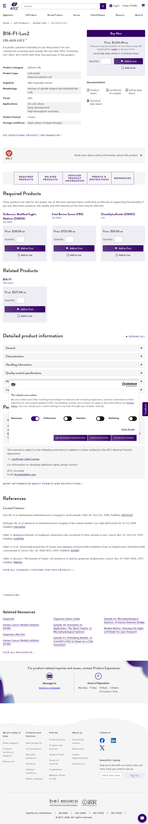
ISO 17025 (98, 813)
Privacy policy (57, 739)
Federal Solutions (98, 15)
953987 (75, 550)
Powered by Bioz (11, 595)
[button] (103, 6)
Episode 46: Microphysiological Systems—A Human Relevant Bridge (124, 620)
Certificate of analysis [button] (115, 92)
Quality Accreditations (38, 813)
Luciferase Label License (25, 459)
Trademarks (55, 769)
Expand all (137, 336)
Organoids (8, 618)
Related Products (50, 178)
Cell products (33, 748)
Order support (11, 743)
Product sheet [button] (94, 92)
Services (76, 15)
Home (6, 23)
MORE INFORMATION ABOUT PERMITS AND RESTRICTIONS (42, 483)
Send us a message (49, 687)
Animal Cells (40, 23)
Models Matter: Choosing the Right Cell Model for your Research (124, 630)
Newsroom (78, 748)
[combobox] (61, 6)
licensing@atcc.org (25, 474)
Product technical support (8, 752)
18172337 (127, 515)
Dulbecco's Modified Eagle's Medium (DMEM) (19, 216)
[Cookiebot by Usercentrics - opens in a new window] (124, 384)
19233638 (19, 527)
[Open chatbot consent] (142, 818)
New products (34, 743)
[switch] (68, 418)
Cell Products (31, 15)
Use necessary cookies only (71, 437)
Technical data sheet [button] (96, 102)
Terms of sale (56, 754)
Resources (120, 15)
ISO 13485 (80, 813)
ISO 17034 (116, 813)
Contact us (78, 763)
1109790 (19, 538)
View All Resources (17, 652)
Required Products (26, 178)
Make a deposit (34, 778)
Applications (8, 15)
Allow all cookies (124, 437)
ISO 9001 (63, 813)
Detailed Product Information (75, 178)
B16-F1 (7, 279)
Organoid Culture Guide (66, 618)
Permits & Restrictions (99, 178)
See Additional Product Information (31, 135)
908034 (18, 562)
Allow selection (99, 437)
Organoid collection (14, 634)
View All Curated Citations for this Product (37, 570)
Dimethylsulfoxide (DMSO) (118, 214)
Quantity (94, 61)
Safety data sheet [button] (135, 92)
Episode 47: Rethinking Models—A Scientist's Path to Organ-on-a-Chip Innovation (73, 641)
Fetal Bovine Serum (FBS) (67, 214)
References (122, 178)
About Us (139, 15)
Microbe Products (54, 15)
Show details (128, 429)
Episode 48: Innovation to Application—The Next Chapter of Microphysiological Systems (72, 628)
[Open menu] (4, 6)
